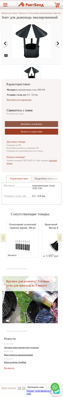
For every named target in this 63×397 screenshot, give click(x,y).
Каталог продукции (9, 13)
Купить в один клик (31, 131)
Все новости (9, 368)
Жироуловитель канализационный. (18, 355)
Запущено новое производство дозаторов (21, 347)
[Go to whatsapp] (55, 387)
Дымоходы (22, 13)
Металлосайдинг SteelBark (15, 362)
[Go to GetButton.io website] (55, 393)
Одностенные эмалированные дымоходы (44, 13)
